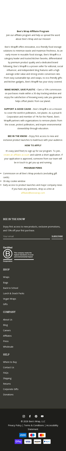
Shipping (7, 378)
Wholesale (8, 346)
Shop (6, 269)
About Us (7, 319)
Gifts (5, 304)
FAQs (5, 372)
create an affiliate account (16, 154)
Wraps (6, 277)
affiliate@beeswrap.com (33, 192)
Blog (5, 324)
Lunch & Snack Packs (13, 293)
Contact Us (8, 367)
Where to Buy (10, 361)
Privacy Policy (14, 425)
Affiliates (7, 335)
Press (6, 341)
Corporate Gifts (10, 389)
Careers (7, 330)
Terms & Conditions (34, 425)
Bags (5, 282)
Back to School (10, 287)
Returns (7, 383)
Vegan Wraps (9, 298)
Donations (8, 394)
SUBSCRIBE (57, 236)
